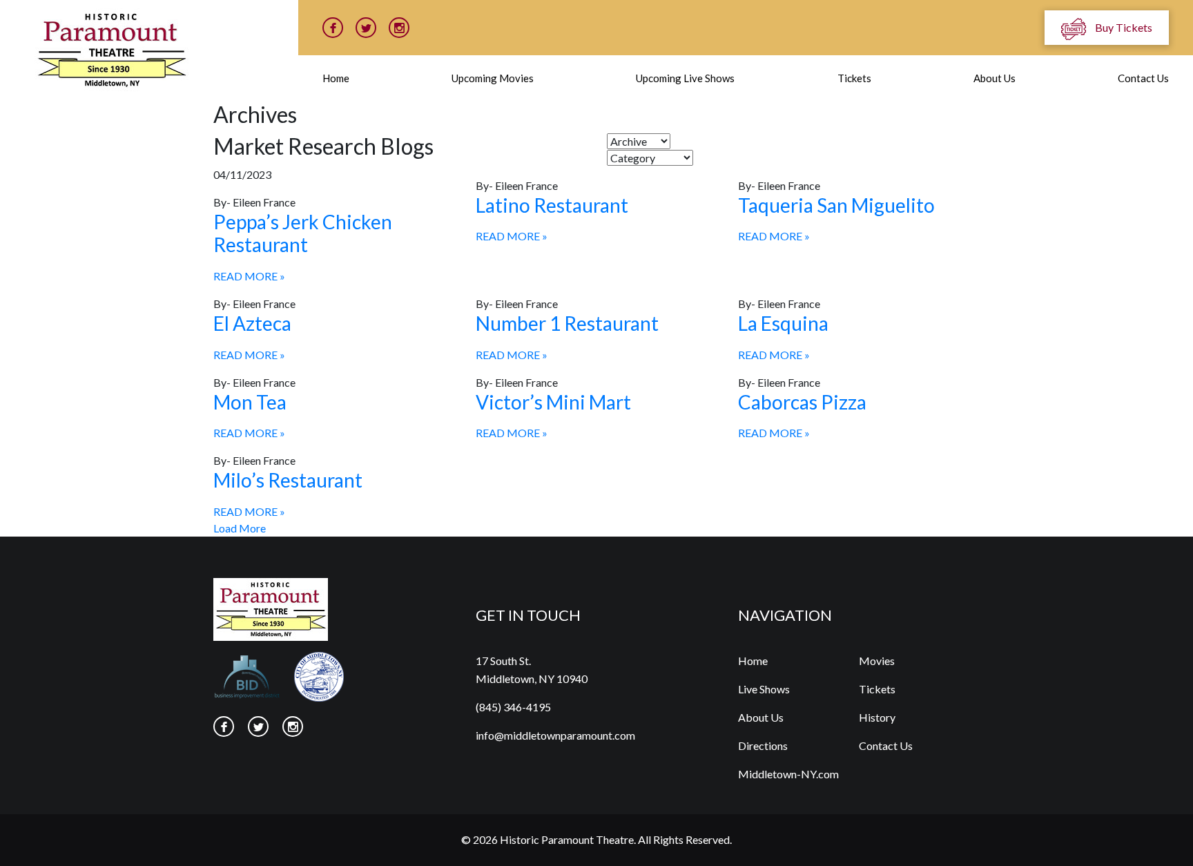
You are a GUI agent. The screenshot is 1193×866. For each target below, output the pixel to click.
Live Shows (764, 688)
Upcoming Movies (493, 78)
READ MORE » (249, 275)
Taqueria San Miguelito (836, 205)
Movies (877, 660)
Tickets (854, 78)
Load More (239, 528)
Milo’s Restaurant (287, 480)
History (877, 717)
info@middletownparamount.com (555, 735)
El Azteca (252, 323)
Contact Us (1143, 78)
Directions (763, 745)
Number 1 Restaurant (567, 323)
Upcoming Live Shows (685, 78)
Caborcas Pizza (802, 402)
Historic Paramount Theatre (567, 839)
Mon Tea (250, 402)
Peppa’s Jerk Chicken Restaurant (302, 233)
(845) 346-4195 (513, 706)
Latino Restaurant (552, 205)
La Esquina (783, 323)
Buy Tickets (1122, 27)
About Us (994, 78)
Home (335, 78)
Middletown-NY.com (788, 773)
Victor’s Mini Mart (553, 402)
